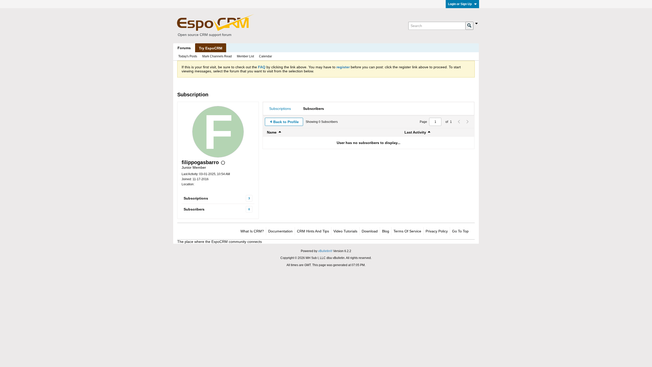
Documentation (280, 231)
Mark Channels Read (217, 56)
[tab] (280, 108)
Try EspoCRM (210, 48)
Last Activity (415, 132)
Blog (385, 231)
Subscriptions (196, 198)
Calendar (265, 56)
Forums (184, 48)
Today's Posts (187, 56)
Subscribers (194, 209)
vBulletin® (325, 251)
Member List (245, 56)
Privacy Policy (437, 231)
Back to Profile (286, 122)
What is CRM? (252, 231)
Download (370, 231)
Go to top (460, 231)
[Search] (469, 26)
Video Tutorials (345, 231)
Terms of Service (407, 231)
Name (272, 132)
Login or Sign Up (460, 4)
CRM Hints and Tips (313, 231)
